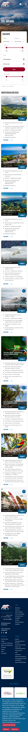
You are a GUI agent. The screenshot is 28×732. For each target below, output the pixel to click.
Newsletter (17, 618)
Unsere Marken (19, 612)
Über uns (17, 609)
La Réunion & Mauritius (7, 643)
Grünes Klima (18, 650)
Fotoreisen (3, 653)
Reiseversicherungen (20, 644)
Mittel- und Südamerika (7, 645)
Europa (3, 649)
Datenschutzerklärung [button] (9, 725)
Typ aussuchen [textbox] (6, 41)
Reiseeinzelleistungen (20, 662)
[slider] (6, 47)
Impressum (18, 654)
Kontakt (17, 620)
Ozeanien (3, 647)
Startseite (17, 607)
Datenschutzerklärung (20, 656)
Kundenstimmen (19, 616)
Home (3, 86)
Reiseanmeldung (19, 622)
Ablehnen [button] (6, 729)
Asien (2, 651)
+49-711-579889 (7, 619)
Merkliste (17, 624)
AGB (16, 652)
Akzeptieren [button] (15, 729)
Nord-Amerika (4, 639)
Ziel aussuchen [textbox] (18, 41)
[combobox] (8, 41)
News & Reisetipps (19, 614)
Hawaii (2, 641)
